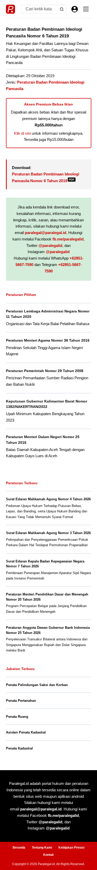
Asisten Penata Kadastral (26, 732)
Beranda (19, 847)
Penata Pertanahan (21, 701)
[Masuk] (74, 9)
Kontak (48, 855)
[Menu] (86, 9)
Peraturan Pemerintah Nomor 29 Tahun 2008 (44, 371)
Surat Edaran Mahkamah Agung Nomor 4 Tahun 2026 (48, 499)
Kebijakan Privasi (71, 847)
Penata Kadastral (19, 748)
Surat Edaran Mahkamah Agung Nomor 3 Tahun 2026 (48, 533)
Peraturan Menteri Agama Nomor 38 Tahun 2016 (47, 340)
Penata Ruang (17, 717)
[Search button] (61, 9)
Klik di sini (22, 133)
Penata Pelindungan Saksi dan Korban (37, 685)
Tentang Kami (42, 847)
